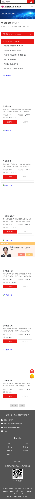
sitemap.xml (19, 494)
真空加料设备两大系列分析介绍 (14, 46)
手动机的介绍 (8, 326)
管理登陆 (9, 496)
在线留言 (25, 122)
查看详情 (10, 122)
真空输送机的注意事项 (11, 64)
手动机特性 (7, 106)
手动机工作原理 (9, 216)
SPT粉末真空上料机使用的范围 (13, 68)
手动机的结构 (8, 381)
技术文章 (9, 450)
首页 (4, 26)
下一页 (14, 405)
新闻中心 (25, 447)
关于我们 (25, 443)
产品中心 (9, 26)
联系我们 (9, 454)
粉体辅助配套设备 (19, 26)
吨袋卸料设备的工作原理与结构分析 (15, 55)
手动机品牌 (7, 161)
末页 (22, 405)
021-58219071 (32, 371)
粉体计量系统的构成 (10, 59)
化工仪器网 (23, 496)
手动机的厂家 (8, 271)
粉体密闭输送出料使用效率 (12, 50)
